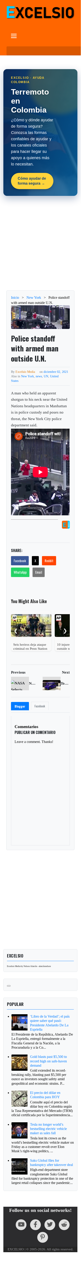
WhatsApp (20, 572)
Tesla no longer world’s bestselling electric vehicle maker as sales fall (48, 1129)
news (39, 376)
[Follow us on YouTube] (21, 1224)
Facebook (20, 560)
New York (27, 376)
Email (38, 572)
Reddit (49, 560)
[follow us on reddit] (64, 1224)
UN (46, 376)
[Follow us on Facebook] (35, 1224)
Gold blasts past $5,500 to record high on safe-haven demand (48, 1061)
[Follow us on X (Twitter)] (49, 1224)
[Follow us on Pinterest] (42, 1237)
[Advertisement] (40, 243)
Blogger (20, 706)
